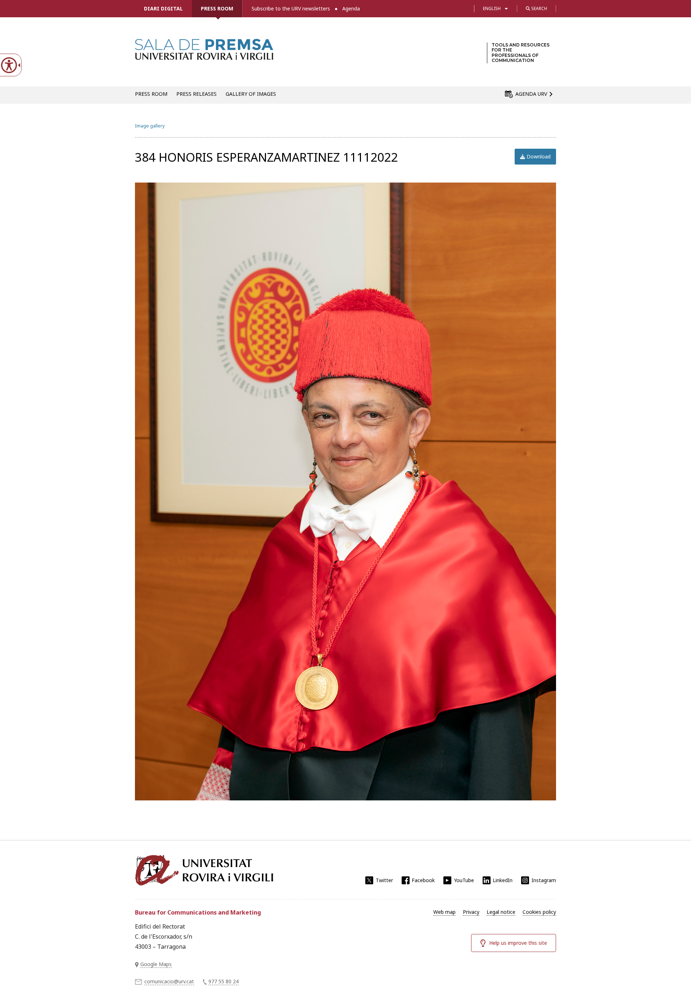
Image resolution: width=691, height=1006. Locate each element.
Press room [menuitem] (151, 93)
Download (538, 156)
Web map (444, 911)
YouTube (464, 880)
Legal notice (501, 911)
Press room (217, 8)
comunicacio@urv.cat (169, 981)
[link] (204, 55)
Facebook (423, 880)
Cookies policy (539, 911)
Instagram (544, 880)
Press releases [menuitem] (196, 93)
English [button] (492, 8)
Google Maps (156, 964)
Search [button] (538, 8)
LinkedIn (502, 880)
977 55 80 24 (223, 981)
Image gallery (150, 125)
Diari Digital (163, 8)
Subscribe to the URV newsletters (291, 8)
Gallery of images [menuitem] (251, 93)
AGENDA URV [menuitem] (531, 93)
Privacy (471, 911)
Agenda (351, 8)
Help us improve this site (518, 942)
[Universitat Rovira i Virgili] (204, 870)
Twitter (384, 880)
